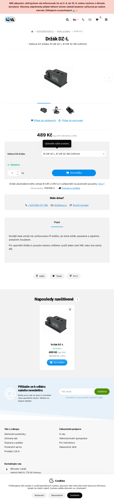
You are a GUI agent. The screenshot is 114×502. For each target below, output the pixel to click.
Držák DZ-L (57, 344)
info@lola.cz (60, 205)
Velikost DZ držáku (16, 154)
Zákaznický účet (67, 447)
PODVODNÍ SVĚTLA (45, 31)
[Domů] (10, 19)
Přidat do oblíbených (45, 120)
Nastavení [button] (39, 495)
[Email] (89, 19)
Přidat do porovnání (72, 120)
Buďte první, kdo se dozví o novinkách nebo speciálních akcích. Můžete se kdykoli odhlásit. (34, 398)
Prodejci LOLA (12, 451)
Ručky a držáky (63, 31)
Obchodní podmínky (15, 434)
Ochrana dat (10, 438)
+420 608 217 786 (38, 205)
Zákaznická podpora (70, 429)
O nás (62, 434)
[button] (40, 276)
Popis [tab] (57, 222)
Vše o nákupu (11, 429)
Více (100, 183)
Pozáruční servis (13, 447)
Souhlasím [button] (74, 495)
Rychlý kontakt (81, 205)
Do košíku (76, 172)
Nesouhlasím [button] (57, 495)
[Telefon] (83, 19)
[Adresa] (6, 469)
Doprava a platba (71, 188)
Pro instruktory (67, 442)
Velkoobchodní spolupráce (73, 438)
